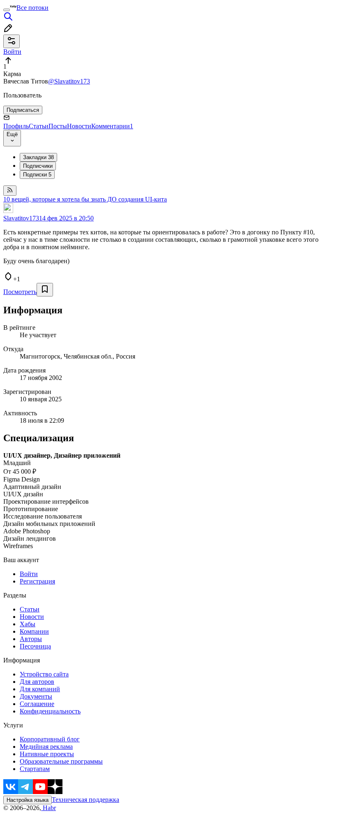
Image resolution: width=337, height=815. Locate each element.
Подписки (37, 174)
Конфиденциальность (50, 711)
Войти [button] (12, 51)
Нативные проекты (47, 753)
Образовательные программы (61, 761)
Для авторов (37, 681)
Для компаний (40, 688)
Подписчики (38, 166)
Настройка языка (27, 800)
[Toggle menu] (6, 10)
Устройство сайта (44, 674)
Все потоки (32, 7)
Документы (36, 696)
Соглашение (37, 703)
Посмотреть (20, 291)
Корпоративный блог (50, 739)
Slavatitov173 (21, 218)
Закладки (38, 157)
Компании (34, 631)
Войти (29, 573)
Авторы (31, 638)
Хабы (27, 624)
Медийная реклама (46, 746)
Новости (79, 126)
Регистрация (37, 581)
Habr (48, 807)
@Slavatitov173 (69, 81)
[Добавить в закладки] (45, 289)
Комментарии (112, 126)
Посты (57, 126)
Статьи (38, 126)
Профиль (16, 126)
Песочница (35, 646)
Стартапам (35, 768)
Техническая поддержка (85, 799)
